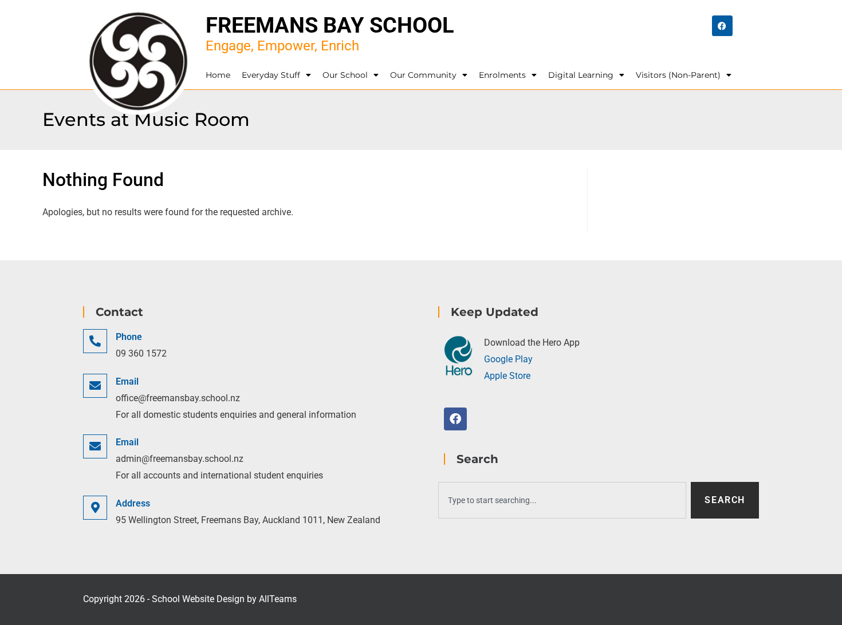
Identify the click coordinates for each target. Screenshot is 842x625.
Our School (345, 75)
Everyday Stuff (271, 75)
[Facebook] (722, 25)
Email (127, 381)
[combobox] (562, 500)
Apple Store (507, 375)
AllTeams (278, 599)
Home (218, 75)
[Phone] (95, 341)
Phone (129, 336)
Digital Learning (580, 75)
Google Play (508, 359)
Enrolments (502, 75)
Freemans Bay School (330, 25)
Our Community (423, 75)
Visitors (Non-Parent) (678, 75)
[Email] (95, 386)
